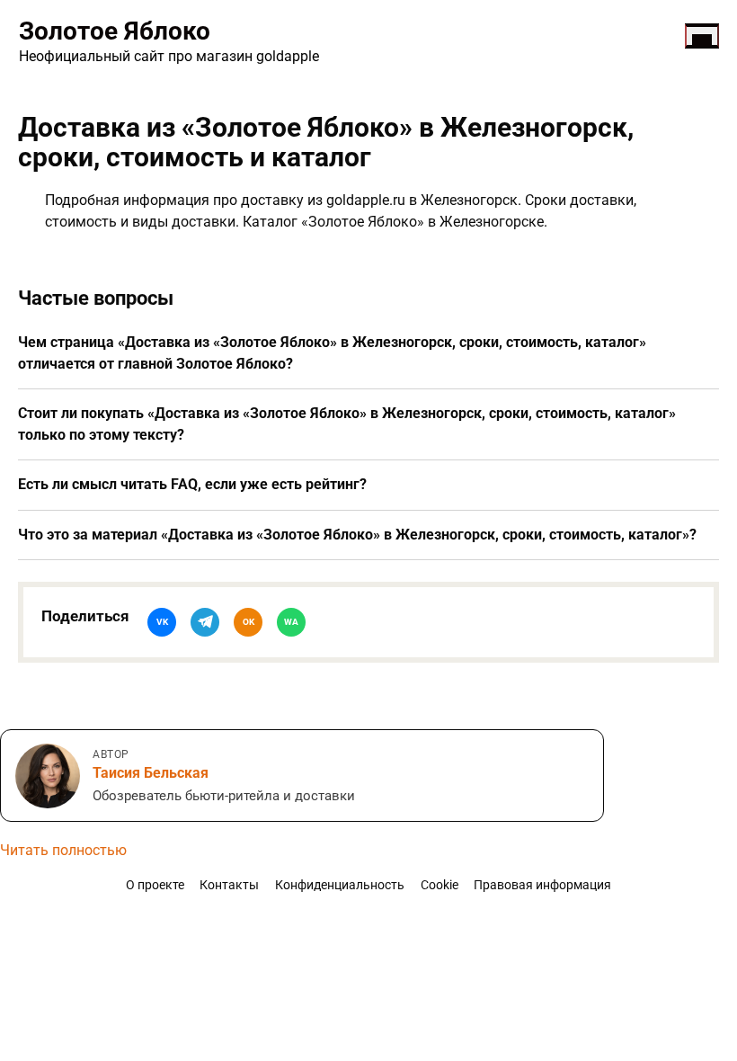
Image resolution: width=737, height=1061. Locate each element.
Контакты (229, 885)
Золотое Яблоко (114, 31)
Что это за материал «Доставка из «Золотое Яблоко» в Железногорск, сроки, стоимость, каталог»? (357, 534)
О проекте (155, 885)
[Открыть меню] (702, 36)
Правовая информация (542, 885)
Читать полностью (63, 850)
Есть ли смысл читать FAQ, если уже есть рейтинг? (192, 484)
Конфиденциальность (339, 885)
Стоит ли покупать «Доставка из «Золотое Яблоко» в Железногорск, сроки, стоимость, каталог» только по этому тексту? (347, 424)
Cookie (439, 885)
